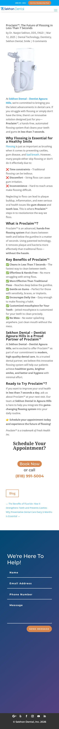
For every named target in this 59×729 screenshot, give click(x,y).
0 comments (40, 41)
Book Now (29, 464)
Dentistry (45, 37)
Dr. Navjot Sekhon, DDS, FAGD (26, 32)
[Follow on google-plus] (14, 716)
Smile (27, 41)
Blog (12, 493)
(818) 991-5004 (22, 706)
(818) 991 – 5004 (20, 3)
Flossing (10, 146)
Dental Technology (28, 37)
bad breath (32, 154)
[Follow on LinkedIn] (44, 716)
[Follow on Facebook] (26, 716)
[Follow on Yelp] (20, 716)
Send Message (39, 629)
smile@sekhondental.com (30, 691)
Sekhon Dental (14, 41)
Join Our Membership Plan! (39, 3)
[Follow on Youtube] (38, 716)
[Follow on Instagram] (32, 716)
